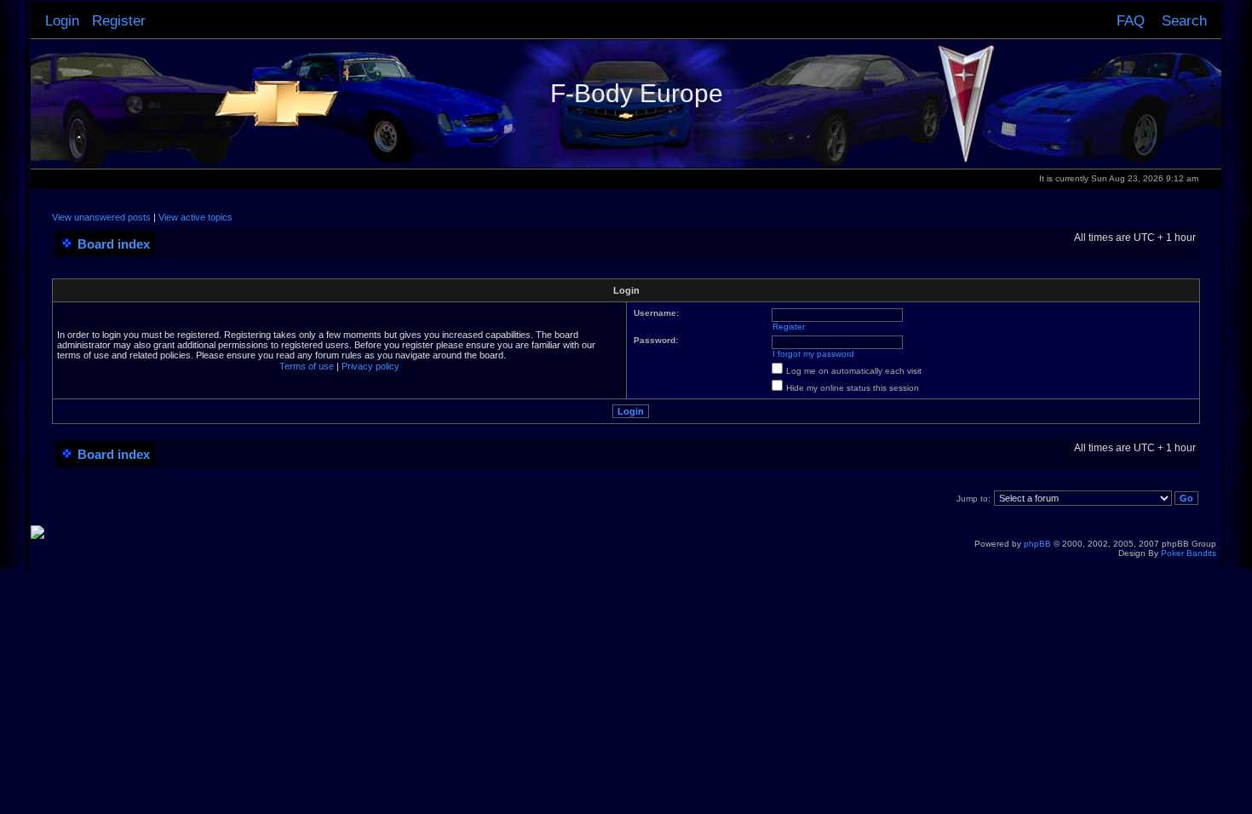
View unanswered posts (101, 217)
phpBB (1037, 543)
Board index (114, 244)
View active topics (195, 217)
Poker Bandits (1188, 553)
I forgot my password (813, 353)
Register (119, 20)
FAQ (1131, 20)
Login (62, 20)
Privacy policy (370, 366)
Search (1184, 20)
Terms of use (306, 366)
